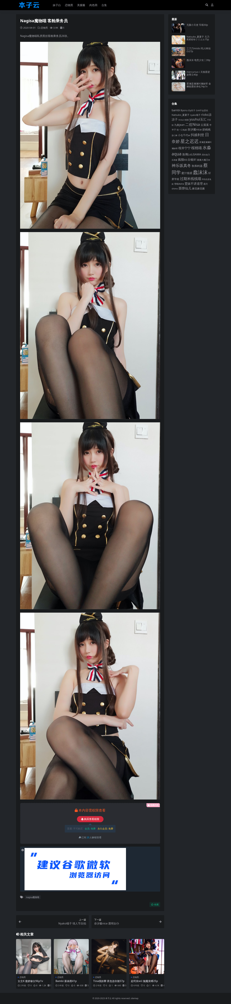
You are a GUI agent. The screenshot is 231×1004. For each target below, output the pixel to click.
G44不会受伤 (202, 110)
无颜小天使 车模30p (197, 24)
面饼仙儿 (185, 188)
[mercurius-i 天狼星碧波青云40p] (178, 75)
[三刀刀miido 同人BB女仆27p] (178, 51)
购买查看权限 (91, 819)
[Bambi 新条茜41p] (71, 956)
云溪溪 (205, 125)
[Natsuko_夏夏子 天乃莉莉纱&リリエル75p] (178, 39)
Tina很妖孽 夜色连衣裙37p (108, 981)
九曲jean (179, 125)
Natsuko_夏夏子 (180, 114)
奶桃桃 (206, 129)
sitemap (134, 998)
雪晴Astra (179, 183)
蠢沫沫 (200, 172)
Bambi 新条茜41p (66, 981)
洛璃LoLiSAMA (191, 154)
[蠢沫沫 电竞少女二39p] (178, 63)
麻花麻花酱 (198, 188)
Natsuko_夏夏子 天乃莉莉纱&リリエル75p (198, 38)
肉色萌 (93, 5)
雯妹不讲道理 (193, 183)
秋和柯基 (197, 166)
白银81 (192, 159)
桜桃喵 (196, 147)
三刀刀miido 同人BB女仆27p (199, 50)
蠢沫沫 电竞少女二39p (198, 60)
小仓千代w (184, 135)
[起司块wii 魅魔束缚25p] (146, 956)
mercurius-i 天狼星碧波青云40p (198, 73)
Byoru (184, 110)
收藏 (156, 904)
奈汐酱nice (195, 129)
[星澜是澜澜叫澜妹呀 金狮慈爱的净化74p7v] (178, 86)
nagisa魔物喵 (32, 897)
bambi (176, 110)
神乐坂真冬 (181, 165)
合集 (104, 5)
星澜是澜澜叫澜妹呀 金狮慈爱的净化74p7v (199, 85)
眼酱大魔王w (203, 159)
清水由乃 (206, 154)
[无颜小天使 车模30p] (178, 28)
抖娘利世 (197, 135)
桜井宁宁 (184, 148)
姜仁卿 (174, 135)
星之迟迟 (189, 141)
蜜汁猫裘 (186, 173)
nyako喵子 (195, 114)
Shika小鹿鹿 (183, 119)
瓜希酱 (174, 160)
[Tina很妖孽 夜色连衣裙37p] (108, 956)
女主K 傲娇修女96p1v (30, 981)
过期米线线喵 (190, 178)
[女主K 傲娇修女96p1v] (33, 956)
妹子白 (57, 5)
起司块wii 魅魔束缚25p (144, 981)
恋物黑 (69, 5)
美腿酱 (81, 5)
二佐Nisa (192, 124)
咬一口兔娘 (182, 129)
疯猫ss (182, 159)
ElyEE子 (191, 110)
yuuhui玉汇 (197, 119)
